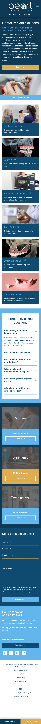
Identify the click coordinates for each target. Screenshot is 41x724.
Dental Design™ (25, 693)
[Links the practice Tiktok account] (24, 653)
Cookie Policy (20, 677)
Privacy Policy (20, 674)
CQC (20, 689)
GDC (20, 685)
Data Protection (20, 681)
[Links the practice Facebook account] (11, 653)
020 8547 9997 (12, 615)
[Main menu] (37, 5)
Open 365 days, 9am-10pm (20, 14)
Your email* (6, 549)
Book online (20, 67)
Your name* (6, 542)
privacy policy (25, 592)
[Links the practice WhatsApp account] (17, 653)
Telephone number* (9, 555)
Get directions (20, 645)
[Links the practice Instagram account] (5, 653)
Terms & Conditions (20, 670)
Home (13, 97)
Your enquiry (7, 568)
